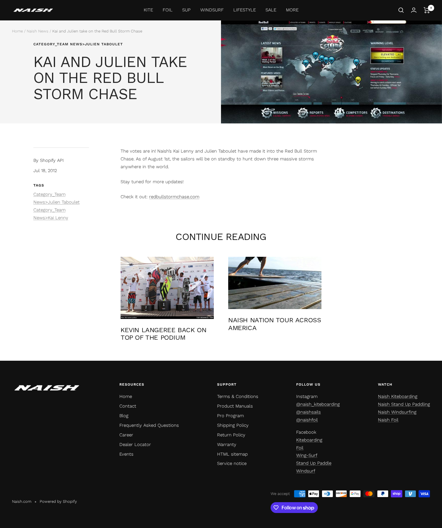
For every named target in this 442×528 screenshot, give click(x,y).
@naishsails (308, 412)
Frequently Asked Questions (149, 425)
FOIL (168, 10)
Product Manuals (235, 406)
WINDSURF (212, 10)
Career (126, 435)
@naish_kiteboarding (318, 404)
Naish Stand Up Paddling (404, 404)
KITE (148, 10)
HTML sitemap (232, 454)
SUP (186, 10)
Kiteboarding (309, 440)
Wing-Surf (306, 455)
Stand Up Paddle (313, 463)
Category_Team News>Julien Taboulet (78, 44)
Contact (127, 406)
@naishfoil (307, 420)
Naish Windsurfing (397, 412)
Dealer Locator (135, 444)
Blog (123, 415)
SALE (271, 10)
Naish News (37, 31)
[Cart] (427, 10)
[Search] (401, 10)
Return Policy (231, 435)
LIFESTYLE (244, 10)
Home (17, 31)
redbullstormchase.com (174, 196)
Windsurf (305, 471)
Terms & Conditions (237, 396)
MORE (292, 10)
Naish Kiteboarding (397, 396)
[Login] (413, 10)
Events (126, 454)
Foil (299, 448)
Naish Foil (388, 420)
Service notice (232, 463)
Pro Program (230, 415)
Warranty (226, 444)
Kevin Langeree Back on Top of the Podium (163, 333)
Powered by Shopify (58, 501)
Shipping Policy (233, 425)
